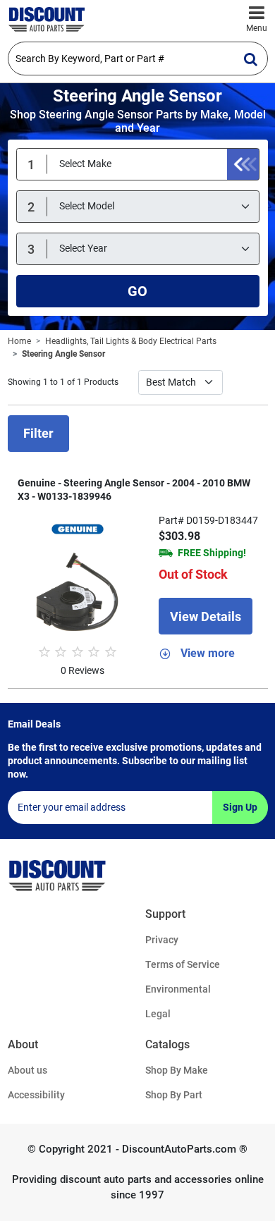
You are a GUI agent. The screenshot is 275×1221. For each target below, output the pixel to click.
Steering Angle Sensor (63, 354)
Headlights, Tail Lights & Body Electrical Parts (130, 341)
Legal (158, 1013)
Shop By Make (176, 1070)
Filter (38, 433)
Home (19, 341)
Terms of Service (182, 964)
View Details (205, 616)
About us (27, 1070)
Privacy (161, 939)
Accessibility (36, 1094)
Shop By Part (173, 1094)
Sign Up (240, 807)
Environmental (178, 989)
